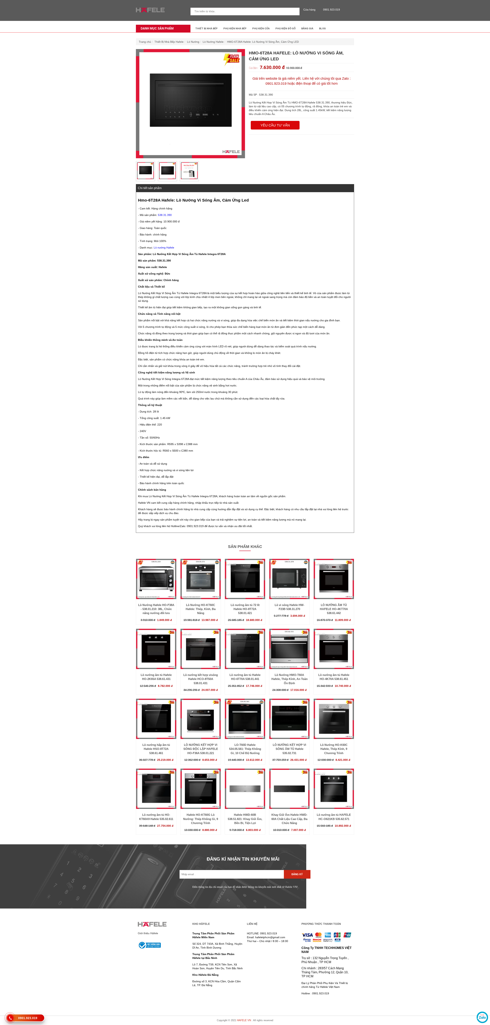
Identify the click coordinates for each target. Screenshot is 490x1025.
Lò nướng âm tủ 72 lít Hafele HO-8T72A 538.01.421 (245, 609)
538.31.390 (165, 214)
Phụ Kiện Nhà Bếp (235, 28)
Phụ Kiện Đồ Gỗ (285, 28)
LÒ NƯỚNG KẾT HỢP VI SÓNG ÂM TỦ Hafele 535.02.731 (289, 749)
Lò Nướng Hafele (213, 41)
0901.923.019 (331, 9)
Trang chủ (145, 41)
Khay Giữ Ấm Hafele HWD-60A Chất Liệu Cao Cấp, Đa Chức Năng (289, 819)
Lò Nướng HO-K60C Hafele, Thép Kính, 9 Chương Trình (334, 749)
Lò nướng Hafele (164, 247)
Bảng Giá (307, 28)
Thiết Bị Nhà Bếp (206, 28)
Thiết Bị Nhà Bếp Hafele (169, 41)
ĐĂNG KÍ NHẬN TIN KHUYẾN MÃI (243, 859)
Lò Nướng (193, 41)
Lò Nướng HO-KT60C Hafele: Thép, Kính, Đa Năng (201, 609)
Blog (322, 28)
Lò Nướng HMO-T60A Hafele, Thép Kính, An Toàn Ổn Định (289, 679)
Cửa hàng (309, 9)
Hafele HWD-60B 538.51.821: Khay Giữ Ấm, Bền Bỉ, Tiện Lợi (245, 819)
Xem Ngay (156, 591)
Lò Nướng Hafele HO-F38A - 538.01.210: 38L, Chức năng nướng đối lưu (156, 609)
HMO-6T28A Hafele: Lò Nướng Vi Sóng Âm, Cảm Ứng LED (263, 41)
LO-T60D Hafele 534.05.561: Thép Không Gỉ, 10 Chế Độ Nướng (245, 749)
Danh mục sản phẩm (157, 28)
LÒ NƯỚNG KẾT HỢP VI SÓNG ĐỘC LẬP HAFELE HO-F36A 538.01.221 (200, 749)
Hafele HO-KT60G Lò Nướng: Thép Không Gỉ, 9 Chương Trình (200, 819)
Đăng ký (297, 874)
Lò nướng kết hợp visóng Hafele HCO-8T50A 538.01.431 (200, 679)
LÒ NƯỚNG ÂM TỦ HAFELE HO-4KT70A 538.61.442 (334, 609)
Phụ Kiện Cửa (261, 28)
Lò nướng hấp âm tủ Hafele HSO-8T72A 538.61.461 (156, 749)
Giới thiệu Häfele (148, 933)
